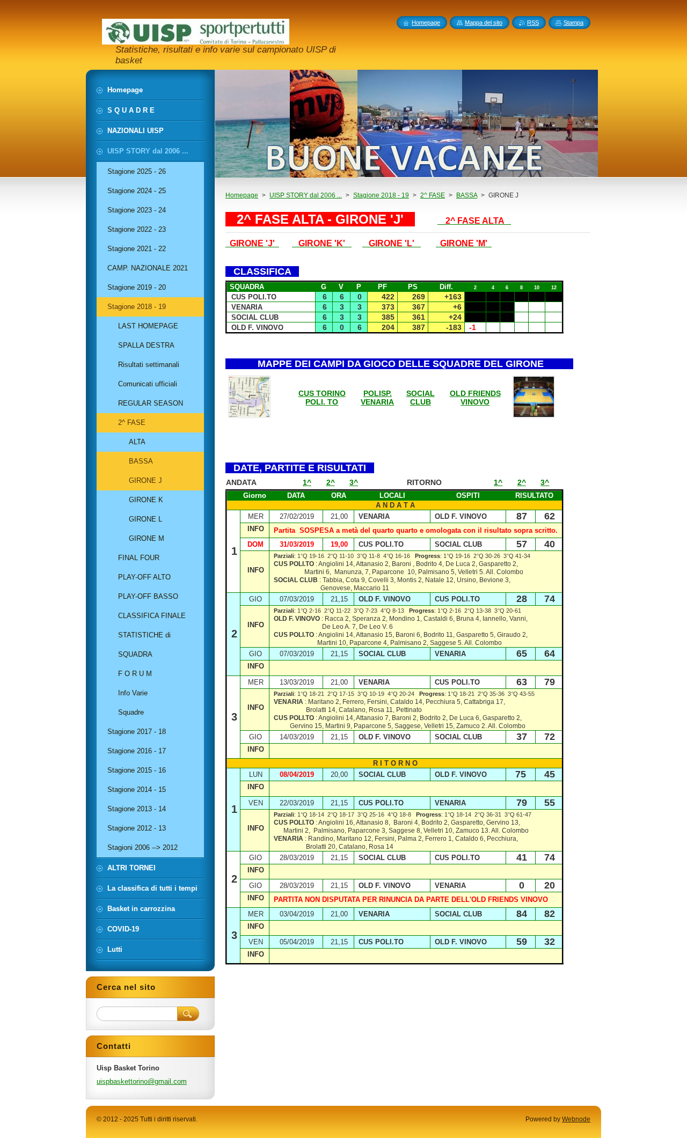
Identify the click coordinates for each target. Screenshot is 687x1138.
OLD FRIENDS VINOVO (475, 397)
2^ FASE (432, 195)
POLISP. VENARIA (377, 397)
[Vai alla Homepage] (195, 40)
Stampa (573, 22)
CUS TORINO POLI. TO (322, 397)
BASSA (466, 195)
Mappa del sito (483, 22)
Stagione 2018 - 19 (381, 195)
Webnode (576, 1119)
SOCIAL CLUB (420, 397)
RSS (533, 22)
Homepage (241, 195)
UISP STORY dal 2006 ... (305, 195)
